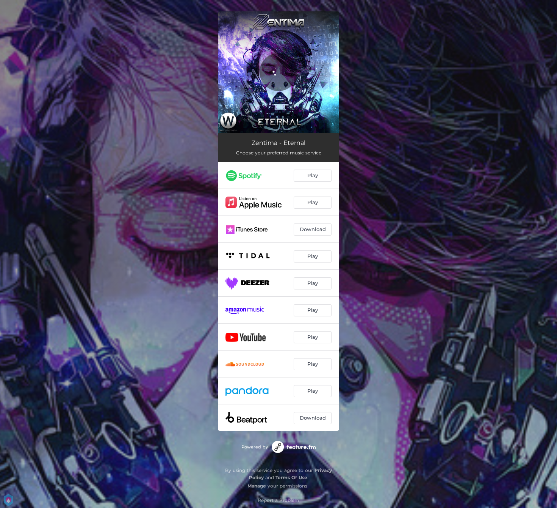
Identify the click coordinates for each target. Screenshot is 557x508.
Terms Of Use (291, 477)
